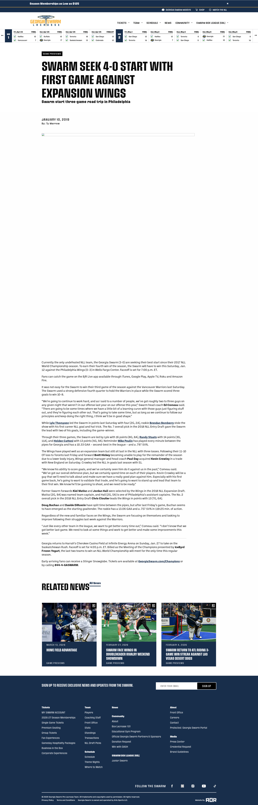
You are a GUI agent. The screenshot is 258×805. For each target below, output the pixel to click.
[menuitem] (125, 23)
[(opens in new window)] (172, 786)
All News (95, 583)
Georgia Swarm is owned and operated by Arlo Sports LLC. (103, 800)
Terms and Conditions (66, 800)
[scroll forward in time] (255, 35)
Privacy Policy (48, 800)
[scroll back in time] (2, 35)
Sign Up (206, 686)
